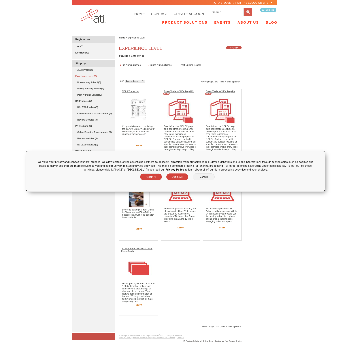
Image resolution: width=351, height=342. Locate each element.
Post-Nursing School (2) (89, 95)
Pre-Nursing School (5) (89, 82)
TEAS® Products (84, 70)
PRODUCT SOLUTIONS (184, 22)
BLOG (271, 22)
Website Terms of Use (142, 338)
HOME (139, 14)
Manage (203, 176)
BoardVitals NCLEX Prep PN (220, 91)
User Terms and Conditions (163, 338)
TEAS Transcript (130, 91)
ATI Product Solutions (192, 341)
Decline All (177, 176)
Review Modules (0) (87, 120)
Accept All (151, 176)
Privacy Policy (125, 338)
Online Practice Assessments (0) (94, 132)
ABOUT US (248, 22)
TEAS (78, 46)
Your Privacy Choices (233, 341)
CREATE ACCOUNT (190, 14)
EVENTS (222, 22)
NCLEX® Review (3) (87, 107)
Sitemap (180, 338)
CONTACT (159, 14)
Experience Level (136, 37)
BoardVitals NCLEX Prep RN (179, 91)
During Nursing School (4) (90, 88)
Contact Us (219, 341)
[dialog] (175, 171)
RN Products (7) (83, 101)
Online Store (208, 341)
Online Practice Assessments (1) (94, 113)
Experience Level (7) (86, 76)
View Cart (234, 47)
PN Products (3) (83, 126)
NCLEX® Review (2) (87, 144)
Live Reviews (82, 52)
